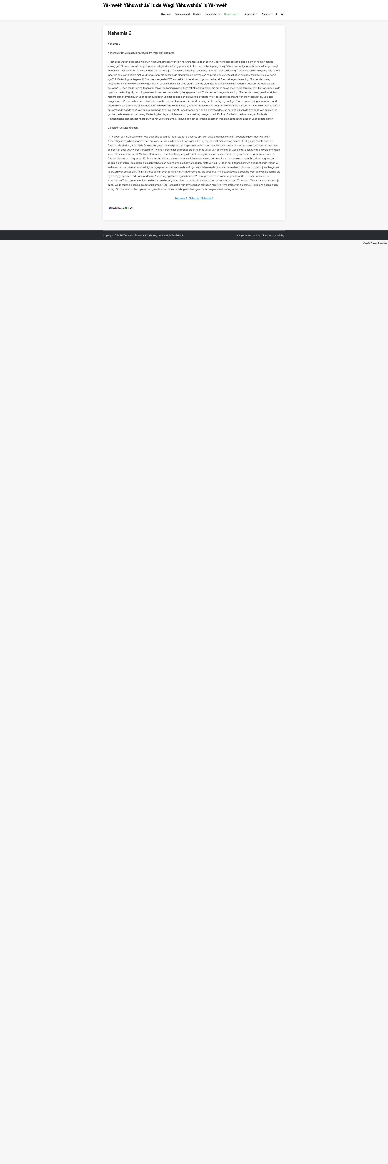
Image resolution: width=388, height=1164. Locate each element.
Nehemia (194, 198)
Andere (266, 14)
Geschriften (230, 14)
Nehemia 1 (181, 198)
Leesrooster (211, 14)
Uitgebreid (249, 14)
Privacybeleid (182, 14)
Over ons (166, 14)
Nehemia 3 (207, 198)
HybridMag (278, 235)
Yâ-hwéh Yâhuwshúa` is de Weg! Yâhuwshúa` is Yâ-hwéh (165, 5)
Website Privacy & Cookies (375, 243)
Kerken (197, 14)
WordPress (263, 235)
